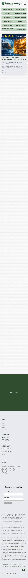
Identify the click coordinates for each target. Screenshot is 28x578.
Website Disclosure (6, 564)
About (2, 423)
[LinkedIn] (14, 469)
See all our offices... (6, 451)
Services (3, 425)
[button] (14, 72)
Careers (3, 430)
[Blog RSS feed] (6, 472)
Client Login (3, 429)
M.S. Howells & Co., (16, 514)
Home (2, 421)
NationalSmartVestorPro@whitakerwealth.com (10, 466)
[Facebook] (6, 469)
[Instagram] (2, 469)
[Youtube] (10, 469)
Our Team (3, 427)
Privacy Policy (17, 564)
